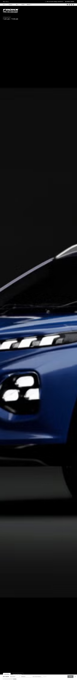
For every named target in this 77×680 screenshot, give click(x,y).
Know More (6, 674)
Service (23, 4)
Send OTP (44, 676)
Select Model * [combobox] (13, 676)
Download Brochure (17, 674)
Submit (70, 676)
